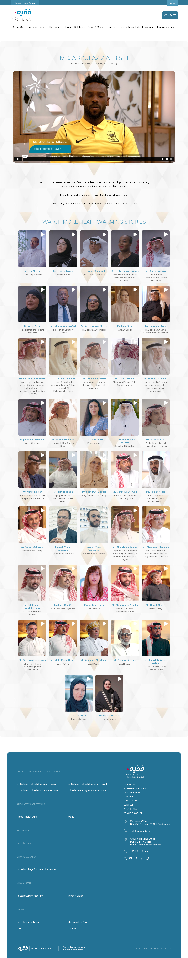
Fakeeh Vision (75, 895)
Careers (112, 26)
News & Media (95, 26)
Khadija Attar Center (79, 921)
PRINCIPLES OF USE (133, 813)
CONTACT (128, 805)
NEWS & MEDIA (131, 800)
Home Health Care (27, 816)
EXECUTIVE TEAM (132, 792)
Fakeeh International (28, 921)
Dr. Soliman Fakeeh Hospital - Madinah (38, 790)
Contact (170, 15)
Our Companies (35, 26)
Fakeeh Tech (24, 843)
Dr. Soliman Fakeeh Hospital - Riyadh (88, 783)
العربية (172, 2)
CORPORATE (130, 796)
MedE (71, 816)
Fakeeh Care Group (25, 2)
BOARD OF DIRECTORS (135, 788)
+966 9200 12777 (140, 830)
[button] (17, 26)
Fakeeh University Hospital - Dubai (87, 790)
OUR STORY (129, 784)
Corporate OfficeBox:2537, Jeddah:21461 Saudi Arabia (150, 822)
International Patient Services (136, 26)
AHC (19, 928)
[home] (21, 15)
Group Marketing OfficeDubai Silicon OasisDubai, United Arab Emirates (145, 841)
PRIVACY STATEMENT (134, 809)
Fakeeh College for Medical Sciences (36, 869)
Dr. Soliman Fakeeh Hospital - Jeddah (37, 783)
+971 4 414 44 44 (140, 851)
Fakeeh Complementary (30, 895)
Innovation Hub (165, 26)
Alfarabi (72, 928)
